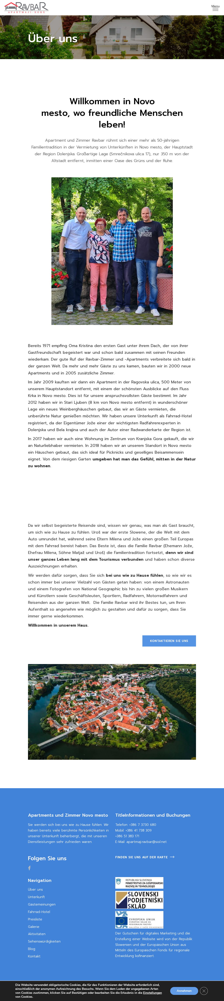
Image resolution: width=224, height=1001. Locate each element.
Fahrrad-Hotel (39, 911)
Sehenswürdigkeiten (44, 941)
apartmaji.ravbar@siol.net (146, 841)
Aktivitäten (37, 934)
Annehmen (184, 991)
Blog (31, 948)
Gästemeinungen (42, 904)
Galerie (33, 926)
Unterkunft (36, 897)
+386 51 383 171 (127, 836)
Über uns (35, 889)
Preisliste (35, 919)
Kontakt (34, 956)
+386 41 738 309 (139, 830)
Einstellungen (152, 993)
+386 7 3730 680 (142, 824)
